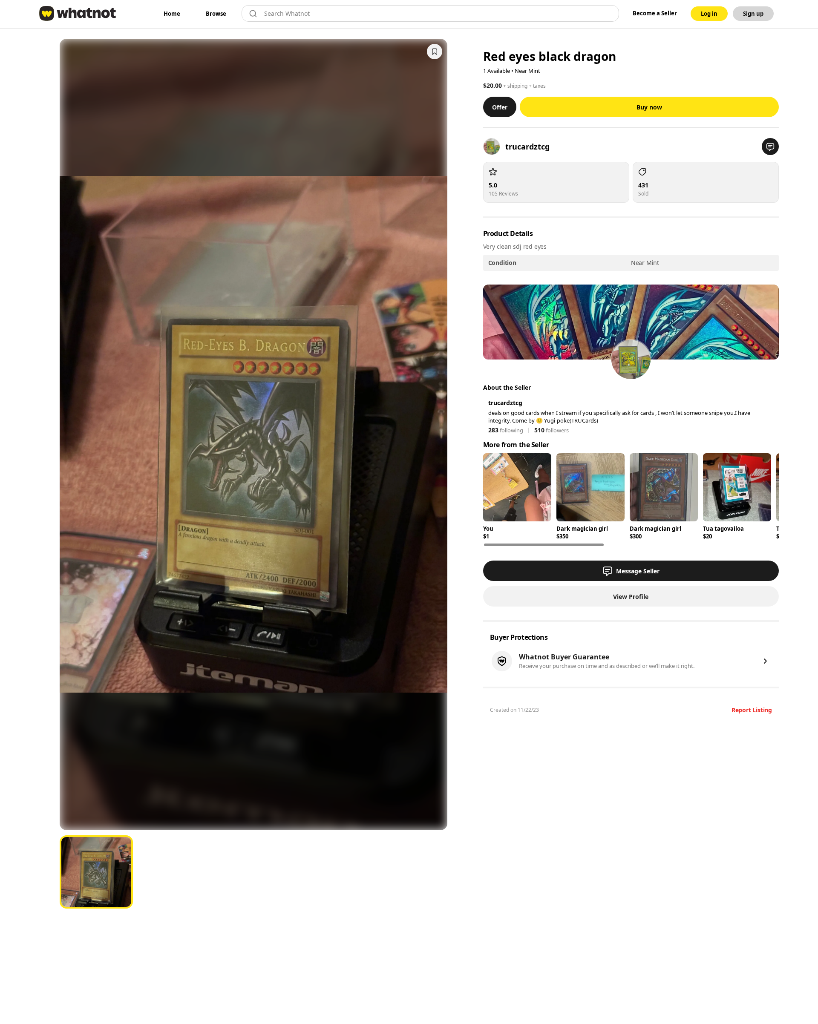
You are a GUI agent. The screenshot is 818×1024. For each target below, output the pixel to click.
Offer (499, 107)
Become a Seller (655, 13)
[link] (171, 13)
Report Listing (752, 710)
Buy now (649, 107)
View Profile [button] (630, 597)
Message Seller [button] (638, 571)
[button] (770, 146)
